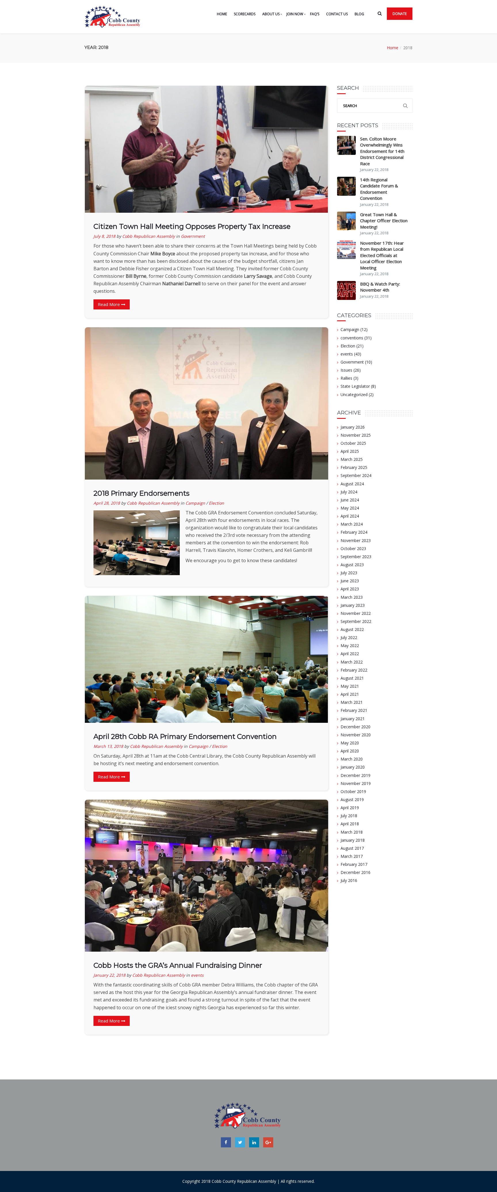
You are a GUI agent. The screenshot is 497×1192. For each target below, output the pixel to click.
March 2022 (352, 662)
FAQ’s (314, 14)
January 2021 (353, 718)
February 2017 (354, 864)
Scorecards (244, 14)
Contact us (337, 14)
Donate (400, 13)
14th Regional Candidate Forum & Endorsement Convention (379, 189)
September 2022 (356, 621)
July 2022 (349, 637)
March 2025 (352, 459)
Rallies (346, 378)
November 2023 (356, 540)
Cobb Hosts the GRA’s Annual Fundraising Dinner (177, 965)
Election (216, 503)
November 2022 (356, 613)
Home (222, 14)
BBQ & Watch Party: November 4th (380, 287)
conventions (352, 338)
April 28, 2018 (106, 503)
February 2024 (354, 532)
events (197, 975)
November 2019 (356, 783)
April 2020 (350, 751)
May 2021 (350, 686)
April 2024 (350, 516)
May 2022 (350, 645)
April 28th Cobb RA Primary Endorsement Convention (185, 736)
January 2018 (353, 840)
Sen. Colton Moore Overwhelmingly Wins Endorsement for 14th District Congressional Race (382, 151)
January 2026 (353, 427)
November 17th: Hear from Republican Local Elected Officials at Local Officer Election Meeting (382, 255)
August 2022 (352, 629)
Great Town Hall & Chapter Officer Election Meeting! (384, 221)
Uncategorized (354, 394)
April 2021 (350, 694)
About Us (271, 14)
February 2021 (354, 710)
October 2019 (353, 791)
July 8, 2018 (104, 236)
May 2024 (350, 508)
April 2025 (350, 451)
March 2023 (352, 597)
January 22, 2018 (109, 975)
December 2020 (355, 726)
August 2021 (352, 678)
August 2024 (352, 483)
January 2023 (353, 605)
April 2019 (350, 807)
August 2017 (352, 848)
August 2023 (352, 564)
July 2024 (349, 492)
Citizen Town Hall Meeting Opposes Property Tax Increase (191, 226)
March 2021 (352, 702)
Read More (109, 304)
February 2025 (354, 467)
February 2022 (354, 670)
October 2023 (353, 548)
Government (193, 236)
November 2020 (356, 734)
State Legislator (355, 386)
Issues (346, 370)
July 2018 (349, 815)
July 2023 (349, 572)
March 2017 (352, 856)
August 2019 (352, 799)
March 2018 (352, 832)
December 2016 (355, 872)
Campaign (195, 503)
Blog (359, 14)
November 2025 (356, 435)
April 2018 (350, 823)
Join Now (294, 14)
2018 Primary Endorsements (141, 493)
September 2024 (356, 475)
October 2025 (353, 443)
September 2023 (356, 556)
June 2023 (350, 580)
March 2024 (352, 524)
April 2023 (350, 589)
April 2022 (350, 653)
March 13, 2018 (108, 746)
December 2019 (355, 775)
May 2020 (350, 743)
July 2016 (349, 880)
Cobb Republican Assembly (148, 236)
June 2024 (350, 500)
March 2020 (352, 759)
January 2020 (353, 767)
